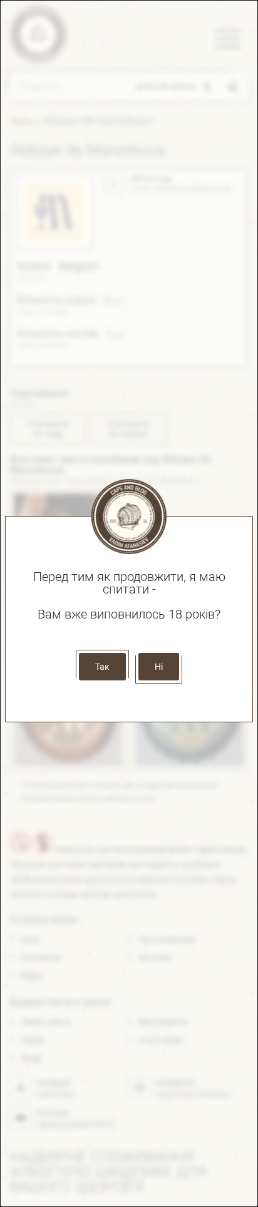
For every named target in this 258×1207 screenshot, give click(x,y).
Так (102, 667)
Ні (159, 667)
